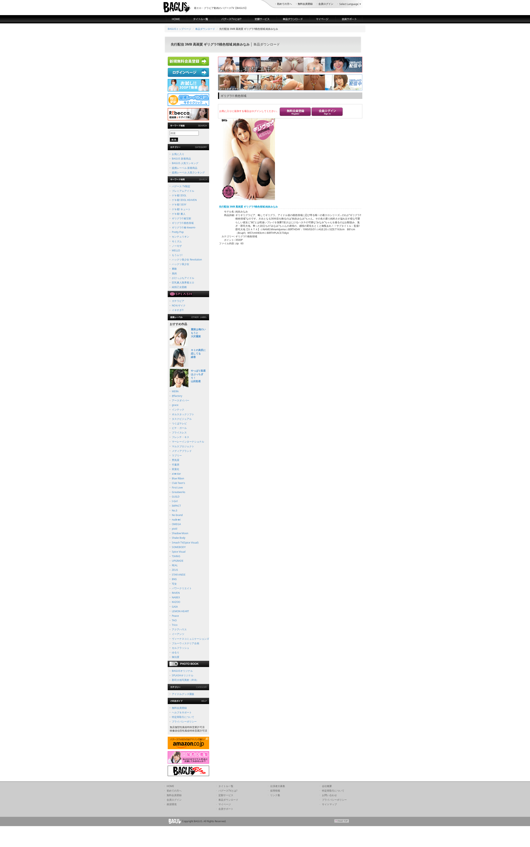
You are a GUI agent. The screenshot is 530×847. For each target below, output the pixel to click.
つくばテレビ (179, 423)
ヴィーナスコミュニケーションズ (190, 639)
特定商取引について (183, 717)
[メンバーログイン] (327, 112)
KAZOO (176, 602)
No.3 (174, 510)
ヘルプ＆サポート (182, 712)
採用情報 (275, 790)
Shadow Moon (180, 533)
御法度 (175, 657)
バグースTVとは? (227, 790)
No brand (177, 515)
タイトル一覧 (225, 786)
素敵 (174, 268)
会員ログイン (325, 4)
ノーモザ (177, 246)
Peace (175, 616)
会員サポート (225, 809)
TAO (174, 620)
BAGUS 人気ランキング (185, 163)
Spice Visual (179, 551)
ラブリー (177, 455)
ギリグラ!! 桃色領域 (183, 223)
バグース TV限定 (181, 186)
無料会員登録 (305, 4)
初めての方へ (284, 4)
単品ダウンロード (205, 29)
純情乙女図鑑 (179, 287)
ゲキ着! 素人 (179, 214)
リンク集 (275, 795)
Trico (174, 625)
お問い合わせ (329, 795)
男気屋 (175, 460)
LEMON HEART (180, 611)
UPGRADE (177, 561)
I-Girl (175, 501)
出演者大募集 (277, 786)
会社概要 (327, 786)
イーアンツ (178, 634)
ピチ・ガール (179, 428)
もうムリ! (177, 255)
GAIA (175, 606)
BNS (174, 579)
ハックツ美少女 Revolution (187, 259)
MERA (175, 391)
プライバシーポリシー (184, 721)
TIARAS (176, 556)
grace (175, 405)
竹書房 (175, 464)
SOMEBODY (179, 547)
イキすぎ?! (177, 310)
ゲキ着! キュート (181, 209)
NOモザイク (179, 305)
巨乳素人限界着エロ (183, 282)
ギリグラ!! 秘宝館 (181, 218)
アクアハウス (179, 629)
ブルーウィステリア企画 (185, 643)
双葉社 (175, 469)
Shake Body (178, 538)
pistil (174, 528)
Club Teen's (178, 483)
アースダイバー (180, 400)
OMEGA (176, 524)
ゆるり (175, 652)
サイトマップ (329, 804)
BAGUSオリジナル (182, 671)
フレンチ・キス (180, 437)
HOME (170, 786)
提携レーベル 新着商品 (184, 168)
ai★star (176, 473)
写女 (174, 583)
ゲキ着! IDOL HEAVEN (184, 200)
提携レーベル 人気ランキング (188, 172)
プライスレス (179, 432)
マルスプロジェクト (183, 446)
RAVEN (176, 593)
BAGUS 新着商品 (181, 158)
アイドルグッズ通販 (183, 694)
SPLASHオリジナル (182, 675)
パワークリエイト (182, 588)
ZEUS (175, 570)
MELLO (176, 250)
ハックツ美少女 (180, 264)
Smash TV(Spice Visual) (185, 542)
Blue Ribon (178, 478)
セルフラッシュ (180, 648)
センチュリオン (180, 236)
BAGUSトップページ (179, 29)
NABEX (176, 597)
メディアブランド (182, 451)
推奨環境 (172, 804)
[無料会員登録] (295, 112)
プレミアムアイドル (183, 191)
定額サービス (225, 795)
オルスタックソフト (183, 414)
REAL (175, 565)
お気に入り (178, 154)
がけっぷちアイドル (183, 278)
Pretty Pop (178, 232)
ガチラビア (178, 301)
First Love (177, 487)
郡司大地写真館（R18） (185, 680)
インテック (178, 409)
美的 (174, 273)
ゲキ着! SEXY (179, 204)
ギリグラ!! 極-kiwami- (184, 227)
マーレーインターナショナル (188, 441)
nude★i (176, 519)
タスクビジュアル (182, 419)
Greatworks (178, 492)
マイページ (224, 804)
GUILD (175, 496)
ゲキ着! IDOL (179, 195)
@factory (177, 396)
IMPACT (176, 505)
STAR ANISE (179, 574)
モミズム (177, 241)
